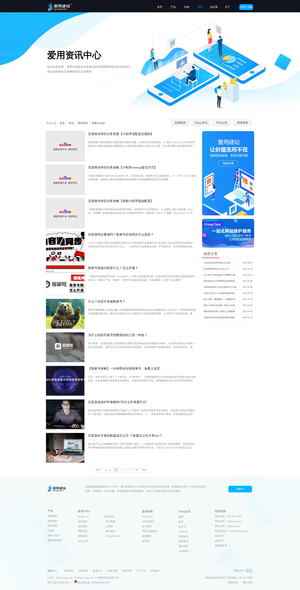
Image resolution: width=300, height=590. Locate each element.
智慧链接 (52, 521)
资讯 (71, 123)
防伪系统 (109, 516)
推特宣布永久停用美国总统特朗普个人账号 (223, 281)
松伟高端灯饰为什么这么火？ (217, 269)
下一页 (134, 470)
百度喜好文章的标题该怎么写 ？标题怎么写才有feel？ (125, 435)
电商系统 (83, 526)
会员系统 (83, 521)
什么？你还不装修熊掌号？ (107, 301)
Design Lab (83, 516)
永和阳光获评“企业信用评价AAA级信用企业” (224, 287)
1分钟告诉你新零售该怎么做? (217, 263)
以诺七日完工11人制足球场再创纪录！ (221, 293)
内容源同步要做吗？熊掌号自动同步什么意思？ (121, 234)
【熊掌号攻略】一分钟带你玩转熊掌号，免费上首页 (124, 368)
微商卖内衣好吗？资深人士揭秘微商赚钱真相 (224, 311)
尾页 (144, 470)
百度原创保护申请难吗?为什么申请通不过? (117, 402)
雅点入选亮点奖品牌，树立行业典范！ (221, 305)
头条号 (182, 526)
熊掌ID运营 (98, 123)
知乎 (181, 522)
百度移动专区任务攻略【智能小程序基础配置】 (121, 201)
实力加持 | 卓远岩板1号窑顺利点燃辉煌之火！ (225, 275)
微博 (181, 517)
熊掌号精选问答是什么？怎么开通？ (113, 268)
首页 (62, 123)
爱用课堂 (83, 123)
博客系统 (83, 531)
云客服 (109, 526)
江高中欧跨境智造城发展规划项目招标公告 (223, 317)
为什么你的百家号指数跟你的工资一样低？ (117, 335)
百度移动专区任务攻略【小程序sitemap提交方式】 (122, 167)
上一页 (108, 470)
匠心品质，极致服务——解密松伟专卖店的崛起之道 (228, 299)
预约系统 (110, 531)
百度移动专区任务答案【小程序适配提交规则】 (121, 134)
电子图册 (110, 521)
